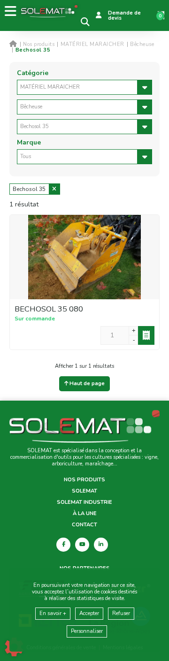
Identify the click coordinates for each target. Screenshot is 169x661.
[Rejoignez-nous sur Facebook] (63, 545)
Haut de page (86, 383)
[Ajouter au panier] (146, 335)
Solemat (84, 491)
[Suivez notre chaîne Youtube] (82, 545)
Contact (84, 525)
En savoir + (52, 613)
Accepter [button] (89, 613)
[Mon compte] (98, 15)
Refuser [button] (121, 613)
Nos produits (84, 480)
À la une (85, 513)
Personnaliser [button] (87, 631)
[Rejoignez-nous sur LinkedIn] (101, 545)
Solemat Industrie (84, 502)
